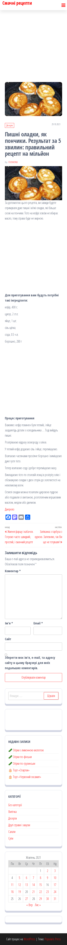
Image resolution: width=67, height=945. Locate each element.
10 (55, 878)
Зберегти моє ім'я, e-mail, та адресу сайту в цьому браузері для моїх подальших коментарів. (30, 662)
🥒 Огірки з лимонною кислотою (26, 750)
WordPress (29, 939)
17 (55, 885)
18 (12, 892)
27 (26, 899)
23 (47, 892)
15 (40, 885)
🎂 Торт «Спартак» (18, 770)
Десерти (9, 125)
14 (33, 885)
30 (47, 899)
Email (38, 623)
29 (40, 899)
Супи (10, 838)
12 (19, 885)
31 (55, 899)
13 (26, 885)
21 (33, 892)
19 (19, 892)
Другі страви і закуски (19, 825)
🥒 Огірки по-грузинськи (21, 763)
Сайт (8, 639)
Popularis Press (53, 939)
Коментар (13, 571)
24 (55, 892)
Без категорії (15, 805)
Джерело (9, 509)
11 (12, 885)
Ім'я (9, 623)
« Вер (29, 905)
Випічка (12, 811)
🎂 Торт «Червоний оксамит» (24, 777)
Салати (11, 831)
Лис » (38, 905)
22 (40, 892)
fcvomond (13, 162)
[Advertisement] (33, 43)
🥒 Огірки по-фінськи (20, 757)
